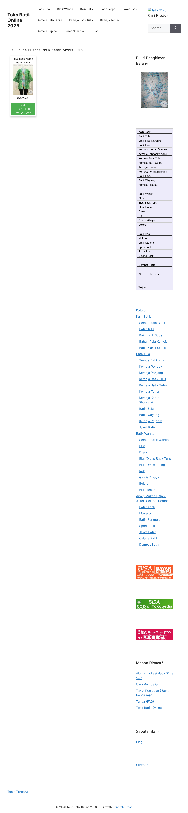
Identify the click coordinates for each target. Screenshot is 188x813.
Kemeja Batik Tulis (81, 20)
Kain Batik (86, 9)
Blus (141, 198)
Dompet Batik (146, 264)
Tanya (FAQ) (145, 701)
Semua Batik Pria (151, 360)
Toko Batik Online (149, 708)
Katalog (141, 310)
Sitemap (142, 765)
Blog (95, 31)
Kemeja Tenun (109, 20)
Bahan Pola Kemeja (153, 341)
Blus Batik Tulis (147, 202)
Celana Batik (146, 255)
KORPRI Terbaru (148, 274)
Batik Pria (43, 9)
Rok (140, 215)
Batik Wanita (65, 9)
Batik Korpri (107, 9)
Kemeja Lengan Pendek (152, 149)
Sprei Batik (144, 247)
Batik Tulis (144, 136)
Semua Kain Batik (152, 323)
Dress (142, 211)
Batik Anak (144, 233)
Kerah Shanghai (75, 31)
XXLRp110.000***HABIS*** (23, 108)
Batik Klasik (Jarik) (149, 140)
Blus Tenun (145, 207)
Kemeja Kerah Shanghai (152, 171)
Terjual (142, 287)
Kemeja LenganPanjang (152, 153)
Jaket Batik (130, 9)
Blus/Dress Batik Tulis (155, 458)
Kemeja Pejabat (47, 31)
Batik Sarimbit (146, 242)
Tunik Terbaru (17, 792)
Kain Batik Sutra (151, 335)
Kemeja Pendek (150, 366)
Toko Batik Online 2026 (19, 20)
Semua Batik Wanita (154, 440)
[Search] (175, 28)
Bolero (142, 224)
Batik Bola (144, 175)
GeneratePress (122, 807)
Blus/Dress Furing (152, 465)
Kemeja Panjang (151, 373)
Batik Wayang (146, 180)
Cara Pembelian (148, 684)
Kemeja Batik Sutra (49, 20)
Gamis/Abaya (146, 220)
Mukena (143, 238)
